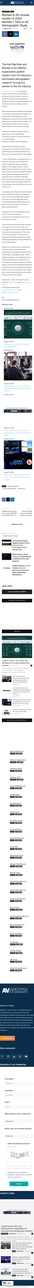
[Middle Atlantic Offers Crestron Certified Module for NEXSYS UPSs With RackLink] (6, 556)
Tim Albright (14, 942)
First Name (9, 1079)
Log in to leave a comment (17, 591)
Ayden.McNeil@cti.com (18, 786)
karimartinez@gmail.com (10, 292)
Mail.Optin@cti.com (16, 855)
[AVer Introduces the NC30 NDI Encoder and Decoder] (6, 712)
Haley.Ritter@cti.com (17, 838)
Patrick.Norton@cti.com (18, 890)
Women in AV (12, 282)
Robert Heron (14, 907)
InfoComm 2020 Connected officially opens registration (26, 513)
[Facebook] (5, 34)
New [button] (9, 1146)
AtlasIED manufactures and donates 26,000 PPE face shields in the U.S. (9, 513)
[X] (10, 34)
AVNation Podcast (16, 769)
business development (13, 486)
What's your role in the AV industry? (18, 1129)
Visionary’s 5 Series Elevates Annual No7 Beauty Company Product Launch (21, 1259)
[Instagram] (8, 1057)
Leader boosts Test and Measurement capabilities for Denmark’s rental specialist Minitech (17, 1228)
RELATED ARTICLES (10, 533)
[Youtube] (26, 1057)
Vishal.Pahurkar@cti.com (18, 968)
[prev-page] (3, 579)
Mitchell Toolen (15, 873)
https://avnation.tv (14, 946)
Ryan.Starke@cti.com (17, 925)
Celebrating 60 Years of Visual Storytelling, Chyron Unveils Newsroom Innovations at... (22, 701)
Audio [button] (14, 1146)
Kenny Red (13, 847)
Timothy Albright (15, 951)
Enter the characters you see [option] (18, 1143)
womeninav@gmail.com (9, 290)
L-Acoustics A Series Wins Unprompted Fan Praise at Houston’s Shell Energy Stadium (21, 1271)
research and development (9, 488)
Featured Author (15, 829)
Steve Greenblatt (16, 933)
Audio (14, 1251)
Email (7, 1102)
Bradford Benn (15, 795)
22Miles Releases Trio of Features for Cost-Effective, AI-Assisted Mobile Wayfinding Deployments (21, 570)
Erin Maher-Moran (16, 821)
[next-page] (6, 579)
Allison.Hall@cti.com (17, 751)
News (12, 11)
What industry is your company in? (18, 1114)
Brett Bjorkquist (15, 803)
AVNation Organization (18, 760)
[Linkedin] (16, 34)
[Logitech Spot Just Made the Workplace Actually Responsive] (17, 647)
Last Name (9, 1090)
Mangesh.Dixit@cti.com (18, 864)
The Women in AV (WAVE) (10, 91)
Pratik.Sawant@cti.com (18, 899)
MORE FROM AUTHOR (10, 536)
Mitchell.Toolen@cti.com (18, 881)
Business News (6, 8)
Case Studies (4, 1233)
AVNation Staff (7, 28)
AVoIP (14, 1263)
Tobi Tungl (13, 959)
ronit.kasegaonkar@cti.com (19, 916)
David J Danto (14, 812)
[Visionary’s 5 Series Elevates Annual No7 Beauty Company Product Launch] (6, 1259)
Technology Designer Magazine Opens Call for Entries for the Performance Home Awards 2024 (21, 545)
